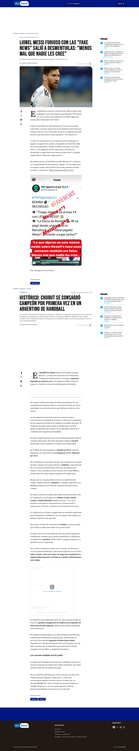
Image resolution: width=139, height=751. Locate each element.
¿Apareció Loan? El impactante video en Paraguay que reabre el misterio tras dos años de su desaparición (114, 54)
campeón (42, 699)
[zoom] (56, 86)
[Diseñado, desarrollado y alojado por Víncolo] (123, 747)
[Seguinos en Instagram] (120, 727)
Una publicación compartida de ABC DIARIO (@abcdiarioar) (52, 612)
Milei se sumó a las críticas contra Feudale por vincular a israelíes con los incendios (113, 70)
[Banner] (56, 397)
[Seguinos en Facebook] (114, 727)
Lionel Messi (35, 283)
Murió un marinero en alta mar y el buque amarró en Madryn (114, 61)
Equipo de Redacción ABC (29, 63)
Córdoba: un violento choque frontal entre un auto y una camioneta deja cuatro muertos (113, 334)
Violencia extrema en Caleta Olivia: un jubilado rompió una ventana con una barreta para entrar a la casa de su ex (113, 309)
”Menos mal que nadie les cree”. (61, 170)
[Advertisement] (69, 20)
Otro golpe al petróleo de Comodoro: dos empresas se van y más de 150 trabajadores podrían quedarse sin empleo (114, 45)
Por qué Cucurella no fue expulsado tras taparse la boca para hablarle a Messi (113, 79)
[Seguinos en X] (117, 727)
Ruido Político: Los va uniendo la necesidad (114, 326)
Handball (34, 699)
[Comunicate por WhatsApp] (124, 727)
